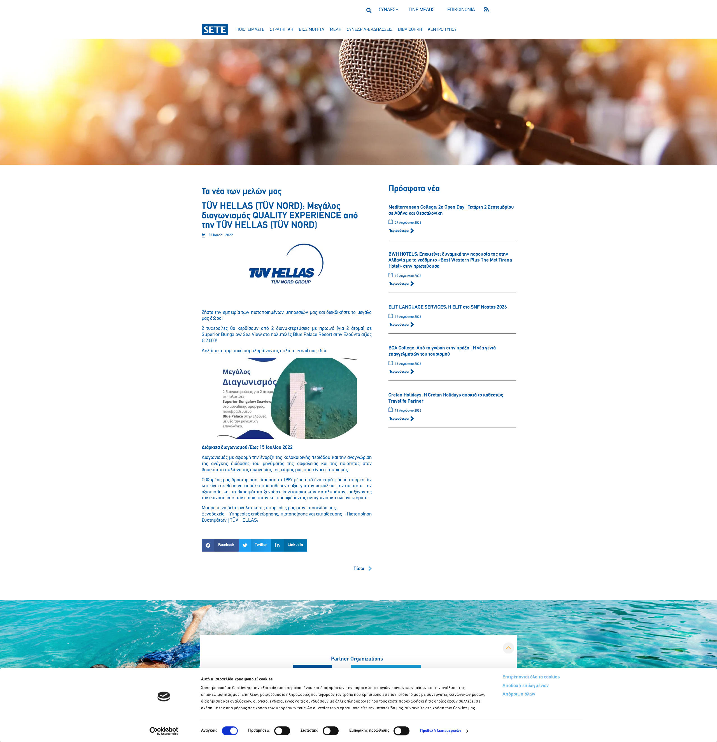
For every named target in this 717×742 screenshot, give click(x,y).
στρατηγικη (281, 29)
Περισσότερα (398, 231)
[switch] (282, 730)
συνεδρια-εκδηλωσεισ (369, 29)
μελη (335, 29)
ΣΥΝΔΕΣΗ (389, 10)
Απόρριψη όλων (518, 694)
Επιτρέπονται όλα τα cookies (531, 677)
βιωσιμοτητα (311, 29)
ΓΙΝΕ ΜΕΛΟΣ (421, 10)
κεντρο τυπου (442, 29)
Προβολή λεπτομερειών (440, 731)
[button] (368, 10)
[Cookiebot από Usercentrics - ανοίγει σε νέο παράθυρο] (163, 731)
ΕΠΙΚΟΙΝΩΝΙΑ (461, 10)
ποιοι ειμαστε (250, 29)
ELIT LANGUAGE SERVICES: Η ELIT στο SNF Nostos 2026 (447, 307)
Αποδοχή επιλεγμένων (525, 686)
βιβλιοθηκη (410, 29)
